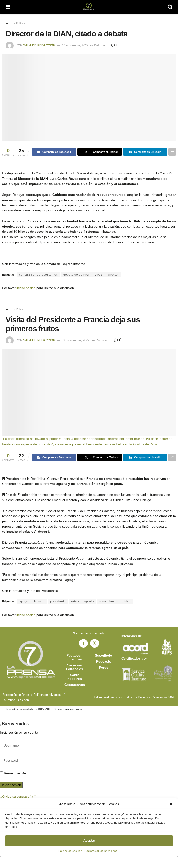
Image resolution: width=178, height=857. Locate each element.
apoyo (23, 601)
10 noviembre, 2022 (75, 45)
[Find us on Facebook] (83, 643)
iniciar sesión (25, 288)
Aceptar (89, 840)
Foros (103, 667)
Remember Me (15, 773)
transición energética (115, 601)
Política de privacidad (47, 694)
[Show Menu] (8, 7)
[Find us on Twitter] (94, 643)
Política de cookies (70, 851)
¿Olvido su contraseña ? (18, 796)
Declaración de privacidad (101, 851)
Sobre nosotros (74, 676)
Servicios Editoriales (74, 667)
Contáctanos (74, 684)
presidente (58, 601)
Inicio (9, 23)
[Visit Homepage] (89, 7)
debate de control (76, 274)
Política (20, 23)
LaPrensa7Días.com (16, 700)
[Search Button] (170, 7)
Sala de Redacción (39, 45)
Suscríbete (103, 655)
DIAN (98, 274)
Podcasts (103, 661)
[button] (171, 804)
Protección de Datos (16, 694)
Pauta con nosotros (75, 657)
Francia (39, 601)
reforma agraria (82, 601)
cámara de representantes (38, 274)
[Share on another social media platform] (172, 152)
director (113, 274)
